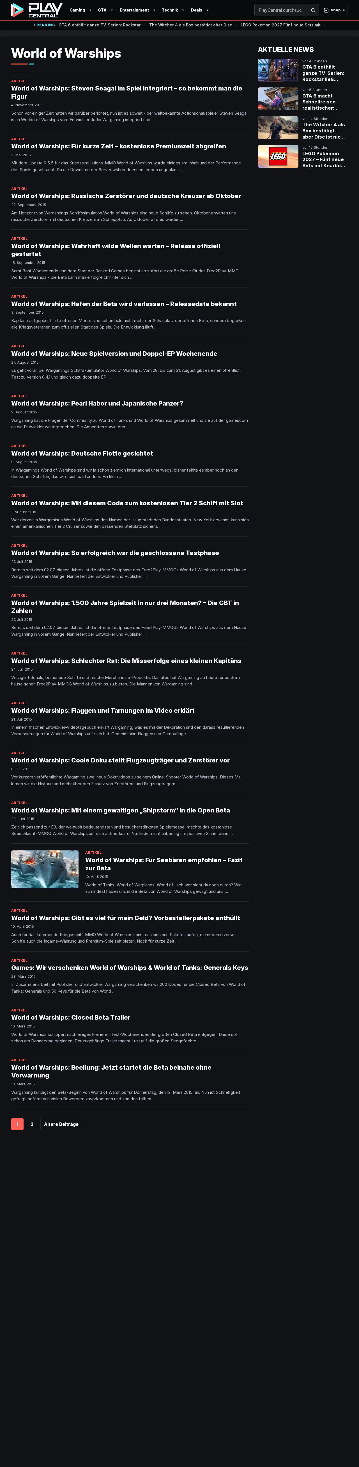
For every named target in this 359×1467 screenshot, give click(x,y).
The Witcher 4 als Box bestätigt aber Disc (190, 24)
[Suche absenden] (313, 10)
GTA (102, 10)
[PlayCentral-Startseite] (37, 10)
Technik (170, 10)
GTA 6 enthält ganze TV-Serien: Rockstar (100, 24)
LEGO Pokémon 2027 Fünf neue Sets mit (281, 24)
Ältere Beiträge (61, 1124)
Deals (196, 10)
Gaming (77, 10)
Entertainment (134, 10)
